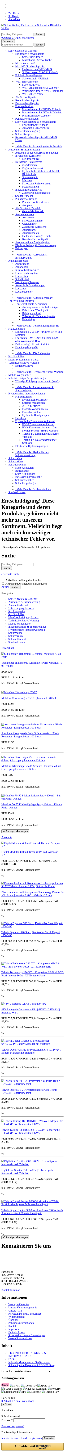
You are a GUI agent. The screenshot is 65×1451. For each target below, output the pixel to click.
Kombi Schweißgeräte (27, 100)
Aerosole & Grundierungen (30, 285)
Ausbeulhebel (29, 229)
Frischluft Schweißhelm (35, 124)
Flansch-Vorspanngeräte (35, 408)
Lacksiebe (20, 288)
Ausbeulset (28, 217)
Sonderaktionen (16, 492)
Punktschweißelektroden (35, 202)
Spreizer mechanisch (33, 402)
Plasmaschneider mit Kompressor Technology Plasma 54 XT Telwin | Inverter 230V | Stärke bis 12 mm (32, 894)
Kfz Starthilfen (16, 356)
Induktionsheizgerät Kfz (28, 189)
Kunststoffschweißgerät (35, 239)
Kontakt (12, 1326)
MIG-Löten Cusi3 (25, 63)
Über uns (13, 1319)
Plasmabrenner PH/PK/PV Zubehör (41, 109)
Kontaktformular (10, 1290)
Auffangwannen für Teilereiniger (40, 307)
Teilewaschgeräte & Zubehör (31, 303)
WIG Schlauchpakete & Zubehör (40, 87)
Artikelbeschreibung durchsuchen (23, 580)
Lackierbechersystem (26, 273)
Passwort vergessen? (12, 1426)
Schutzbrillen (15, 461)
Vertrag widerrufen (18, 1304)
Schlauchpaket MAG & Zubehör (40, 72)
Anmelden (14, 19)
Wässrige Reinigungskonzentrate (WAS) (37, 381)
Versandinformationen (20, 1338)
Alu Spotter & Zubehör (28, 208)
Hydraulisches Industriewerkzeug (26, 393)
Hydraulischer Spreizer (34, 399)
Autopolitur (21, 266)
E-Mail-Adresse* (10, 1416)
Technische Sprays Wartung (23, 362)
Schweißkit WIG (31, 84)
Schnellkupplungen (25, 483)
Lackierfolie (21, 276)
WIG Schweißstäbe (33, 93)
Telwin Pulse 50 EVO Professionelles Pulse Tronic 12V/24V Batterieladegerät (29, 1091)
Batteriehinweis (16, 1332)
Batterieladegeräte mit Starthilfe (32, 344)
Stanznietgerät (30, 177)
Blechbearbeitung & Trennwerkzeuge (35, 245)
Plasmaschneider (24, 106)
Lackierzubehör (23, 291)
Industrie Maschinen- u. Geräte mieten (29, 1362)
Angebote (6, 837)
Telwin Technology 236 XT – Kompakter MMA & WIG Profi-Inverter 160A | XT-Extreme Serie (32, 974)
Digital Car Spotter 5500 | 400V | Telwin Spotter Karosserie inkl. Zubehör (27, 1172)
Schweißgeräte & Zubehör (22, 50)
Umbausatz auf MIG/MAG (37, 69)
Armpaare (27, 205)
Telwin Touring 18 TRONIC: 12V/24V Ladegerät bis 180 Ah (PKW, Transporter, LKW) (30, 1131)
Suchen (15, 587)
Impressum (14, 1329)
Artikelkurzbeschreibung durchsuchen (26, 583)
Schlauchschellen (24, 480)
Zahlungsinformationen (21, 1322)
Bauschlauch (22, 470)
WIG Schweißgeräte (26, 81)
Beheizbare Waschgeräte (35, 310)
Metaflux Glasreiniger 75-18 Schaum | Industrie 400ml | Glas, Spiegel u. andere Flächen (31, 768)
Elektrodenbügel (31, 158)
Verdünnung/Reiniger (27, 282)
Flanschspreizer (23, 396)
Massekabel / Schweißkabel (37, 60)
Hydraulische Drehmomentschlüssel (35, 421)
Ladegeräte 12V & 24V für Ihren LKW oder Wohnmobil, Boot (37, 339)
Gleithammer (29, 223)
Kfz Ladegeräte (16, 328)
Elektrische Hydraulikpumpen (31, 446)
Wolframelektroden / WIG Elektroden (42, 90)
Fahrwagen (21, 248)
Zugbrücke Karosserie (34, 226)
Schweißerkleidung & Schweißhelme (35, 121)
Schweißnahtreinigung (27, 131)
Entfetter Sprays (24, 365)
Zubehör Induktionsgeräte (36, 192)
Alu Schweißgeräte (25, 97)
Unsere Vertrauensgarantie (22, 1307)
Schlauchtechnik (17, 464)
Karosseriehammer (32, 220)
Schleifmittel (22, 279)
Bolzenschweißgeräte (27, 103)
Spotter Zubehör (24, 195)
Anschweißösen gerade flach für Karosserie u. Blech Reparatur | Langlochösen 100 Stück (30, 735)
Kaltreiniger (28, 319)
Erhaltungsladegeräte (26, 347)
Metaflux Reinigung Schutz (23, 359)
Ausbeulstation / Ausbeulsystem (32, 242)
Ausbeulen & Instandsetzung (24, 149)
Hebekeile (20, 418)
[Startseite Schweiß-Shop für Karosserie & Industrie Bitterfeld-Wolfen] (32, 28)
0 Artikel (6, 37)
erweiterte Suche (10, 574)
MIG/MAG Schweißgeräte (30, 66)
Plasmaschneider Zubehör (36, 115)
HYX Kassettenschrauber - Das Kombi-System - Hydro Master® (40, 429)
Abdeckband (22, 263)
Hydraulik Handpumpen (35, 415)
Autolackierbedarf (18, 260)
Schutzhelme (15, 458)
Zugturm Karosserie (33, 168)
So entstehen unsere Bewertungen (26, 1335)
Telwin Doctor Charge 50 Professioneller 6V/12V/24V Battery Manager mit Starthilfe (31, 1051)
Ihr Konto (13, 16)
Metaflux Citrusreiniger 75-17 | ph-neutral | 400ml (28, 698)
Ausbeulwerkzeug (25, 214)
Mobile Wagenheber (19, 375)
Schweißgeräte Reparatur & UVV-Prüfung (31, 1365)
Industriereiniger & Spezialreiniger (27, 378)
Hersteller (6, 1371)
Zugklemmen (29, 165)
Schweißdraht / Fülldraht (35, 78)
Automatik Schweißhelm (35, 127)
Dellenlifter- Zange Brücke (37, 236)
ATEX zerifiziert (31, 405)
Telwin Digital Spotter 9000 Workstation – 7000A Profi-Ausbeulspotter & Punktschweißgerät (32, 1212)
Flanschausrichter (31, 412)
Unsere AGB (15, 1310)
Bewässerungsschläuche (28, 476)
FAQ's (11, 1359)
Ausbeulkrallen (30, 232)
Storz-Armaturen (24, 467)
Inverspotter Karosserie (28, 155)
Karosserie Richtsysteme (28, 161)
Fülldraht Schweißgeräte (28, 75)
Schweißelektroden (32, 56)
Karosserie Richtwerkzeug (36, 183)
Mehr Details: (38, 146)
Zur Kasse (14, 13)
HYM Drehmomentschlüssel (38, 424)
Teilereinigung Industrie (21, 300)
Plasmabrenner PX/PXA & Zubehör (42, 112)
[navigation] (8, 1397)
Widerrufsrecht (16, 1316)
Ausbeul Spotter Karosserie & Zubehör (36, 152)
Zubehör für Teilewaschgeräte (38, 316)
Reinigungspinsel (31, 313)
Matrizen (27, 180)
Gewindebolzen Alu (33, 211)
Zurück (5, 586)
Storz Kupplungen (25, 473)
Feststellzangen (30, 186)
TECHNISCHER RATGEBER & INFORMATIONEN (27, 1354)
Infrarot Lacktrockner (27, 270)
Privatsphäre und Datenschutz (24, 1313)
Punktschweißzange (26, 198)
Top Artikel (7, 647)
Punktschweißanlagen (27, 118)
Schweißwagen (23, 134)
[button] (32, 1446)
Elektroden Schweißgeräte (29, 53)
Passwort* (7, 1420)
